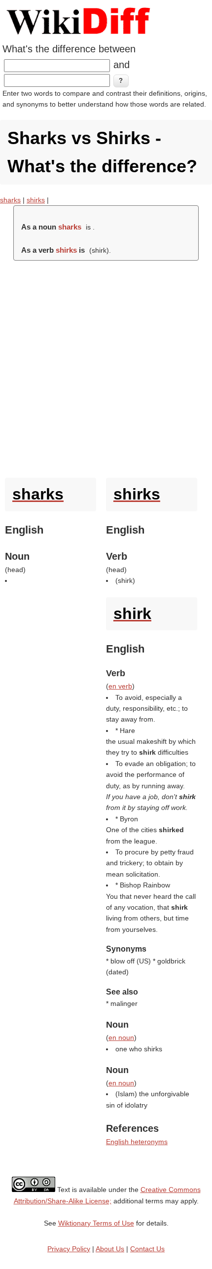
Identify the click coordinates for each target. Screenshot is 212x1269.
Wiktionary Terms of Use (96, 1223)
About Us (110, 1249)
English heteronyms (137, 1142)
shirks (36, 200)
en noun (121, 1037)
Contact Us (147, 1249)
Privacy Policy (68, 1249)
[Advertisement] (106, 367)
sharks (10, 200)
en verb (120, 686)
